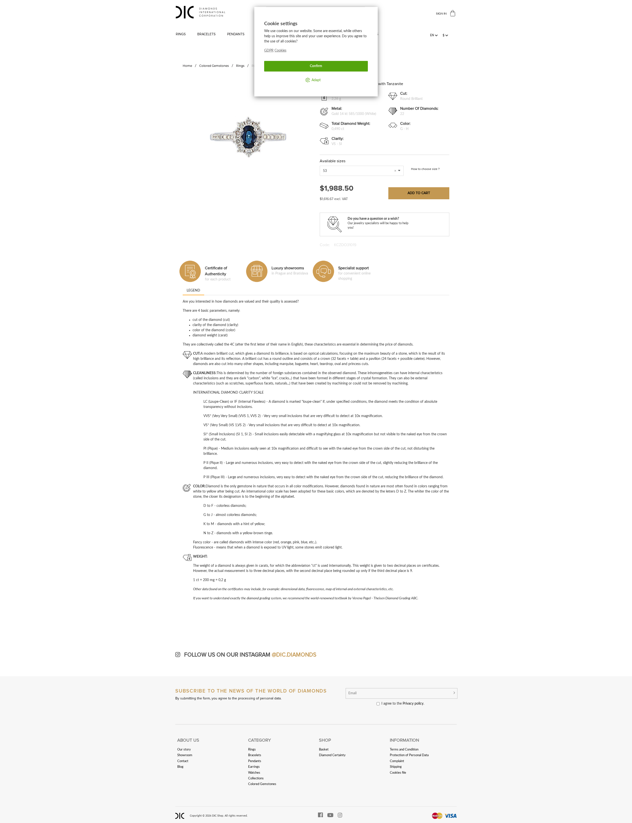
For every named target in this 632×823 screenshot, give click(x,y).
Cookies (280, 50)
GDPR (269, 50)
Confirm (316, 66)
